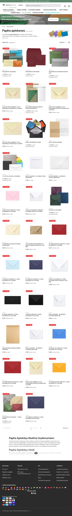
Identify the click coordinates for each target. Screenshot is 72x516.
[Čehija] (17, 487)
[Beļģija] (14, 487)
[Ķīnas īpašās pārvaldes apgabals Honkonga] (48, 487)
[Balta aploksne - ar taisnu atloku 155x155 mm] (36, 162)
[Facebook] (31, 493)
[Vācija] (25, 489)
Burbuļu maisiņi (22, 10)
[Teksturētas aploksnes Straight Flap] (59, 57)
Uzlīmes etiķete (15, 12)
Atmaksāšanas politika (62, 480)
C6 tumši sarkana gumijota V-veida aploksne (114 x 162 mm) (59, 244)
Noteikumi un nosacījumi (62, 472)
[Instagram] (33, 493)
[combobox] (43, 5)
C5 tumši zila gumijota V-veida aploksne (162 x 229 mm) (34, 417)
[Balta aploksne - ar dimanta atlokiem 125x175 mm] (36, 334)
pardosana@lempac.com (24, 473)
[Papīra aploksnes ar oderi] (36, 128)
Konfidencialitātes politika (63, 475)
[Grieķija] (25, 487)
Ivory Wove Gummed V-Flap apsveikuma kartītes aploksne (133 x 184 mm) (59, 108)
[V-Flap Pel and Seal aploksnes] (12, 162)
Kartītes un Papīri (38, 12)
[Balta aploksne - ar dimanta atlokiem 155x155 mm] (59, 300)
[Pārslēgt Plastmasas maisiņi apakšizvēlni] (41, 10)
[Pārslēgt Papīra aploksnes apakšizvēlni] (15, 10)
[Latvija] (51, 487)
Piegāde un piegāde (7, 472)
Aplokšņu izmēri (6, 475)
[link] (16, 428)
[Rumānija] (6, 489)
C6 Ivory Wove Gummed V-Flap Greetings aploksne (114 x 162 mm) (12, 107)
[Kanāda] (45, 487)
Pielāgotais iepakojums (52, 12)
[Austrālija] (8, 487)
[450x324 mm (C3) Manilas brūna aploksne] (12, 334)
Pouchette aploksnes (55, 210)
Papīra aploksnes (8, 10)
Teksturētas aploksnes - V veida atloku (11, 417)
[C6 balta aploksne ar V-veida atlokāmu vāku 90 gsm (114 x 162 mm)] (59, 265)
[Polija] (65, 487)
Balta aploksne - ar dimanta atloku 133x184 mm (57, 176)
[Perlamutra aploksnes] (12, 57)
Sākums (3, 26)
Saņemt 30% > (65, 19)
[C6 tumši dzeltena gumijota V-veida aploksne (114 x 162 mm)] (59, 368)
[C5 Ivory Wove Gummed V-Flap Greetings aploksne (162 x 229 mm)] (12, 128)
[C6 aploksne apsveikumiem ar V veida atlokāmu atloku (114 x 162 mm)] (36, 230)
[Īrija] (37, 487)
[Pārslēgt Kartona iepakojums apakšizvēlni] (57, 10)
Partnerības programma (44, 480)
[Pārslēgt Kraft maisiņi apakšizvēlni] (68, 10)
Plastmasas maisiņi (34, 10)
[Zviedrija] (28, 489)
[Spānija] (20, 489)
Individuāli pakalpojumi (44, 472)
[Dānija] (20, 487)
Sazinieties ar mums (23, 469)
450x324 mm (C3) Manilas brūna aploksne (11, 348)
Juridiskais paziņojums (62, 469)
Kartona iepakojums (49, 10)
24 (40, 428)
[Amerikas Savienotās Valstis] (3, 487)
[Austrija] (11, 487)
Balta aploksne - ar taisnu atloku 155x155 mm (36, 176)
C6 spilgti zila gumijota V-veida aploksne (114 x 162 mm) (58, 348)
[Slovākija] (11, 489)
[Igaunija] (31, 487)
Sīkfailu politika (60, 477)
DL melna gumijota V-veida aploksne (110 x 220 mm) (10, 315)
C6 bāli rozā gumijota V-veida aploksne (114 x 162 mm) (11, 210)
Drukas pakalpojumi (43, 469)
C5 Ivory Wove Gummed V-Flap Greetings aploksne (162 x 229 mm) (12, 143)
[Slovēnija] (14, 489)
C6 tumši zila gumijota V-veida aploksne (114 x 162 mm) (34, 279)
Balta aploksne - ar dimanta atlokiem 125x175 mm (34, 348)
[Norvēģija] (59, 487)
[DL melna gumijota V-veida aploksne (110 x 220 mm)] (12, 300)
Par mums (4, 469)
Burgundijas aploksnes (32, 71)
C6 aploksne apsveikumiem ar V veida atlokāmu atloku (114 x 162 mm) (35, 245)
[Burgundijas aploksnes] (36, 57)
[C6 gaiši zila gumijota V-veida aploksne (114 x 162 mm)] (12, 265)
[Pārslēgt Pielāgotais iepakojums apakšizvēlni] (60, 13)
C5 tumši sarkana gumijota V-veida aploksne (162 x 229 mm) (12, 382)
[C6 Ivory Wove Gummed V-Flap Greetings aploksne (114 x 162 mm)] (12, 93)
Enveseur (30, 510)
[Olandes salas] (62, 487)
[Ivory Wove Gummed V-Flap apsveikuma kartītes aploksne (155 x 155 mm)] (36, 368)
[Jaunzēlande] (42, 487)
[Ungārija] (23, 489)
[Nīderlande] (57, 487)
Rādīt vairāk (5, 37)
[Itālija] (40, 487)
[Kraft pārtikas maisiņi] (59, 128)
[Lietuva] (54, 487)
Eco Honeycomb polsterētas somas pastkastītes (34, 107)
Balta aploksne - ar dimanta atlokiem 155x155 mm (57, 315)
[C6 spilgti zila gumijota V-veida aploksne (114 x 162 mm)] (59, 334)
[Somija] (17, 489)
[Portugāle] (3, 489)
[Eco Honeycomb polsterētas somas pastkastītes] (36, 93)
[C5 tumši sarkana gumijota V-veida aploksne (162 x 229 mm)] (12, 368)
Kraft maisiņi (63, 10)
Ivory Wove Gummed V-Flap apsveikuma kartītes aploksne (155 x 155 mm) (36, 383)
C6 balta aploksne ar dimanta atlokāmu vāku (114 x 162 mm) (34, 210)
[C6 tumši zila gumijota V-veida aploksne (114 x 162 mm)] (36, 265)
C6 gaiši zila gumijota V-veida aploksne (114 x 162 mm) (11, 279)
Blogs (39, 477)
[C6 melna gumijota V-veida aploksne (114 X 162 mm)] (36, 300)
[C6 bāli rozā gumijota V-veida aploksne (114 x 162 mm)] (12, 196)
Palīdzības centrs (6, 477)
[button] (68, 6)
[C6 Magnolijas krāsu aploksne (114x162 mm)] (12, 230)
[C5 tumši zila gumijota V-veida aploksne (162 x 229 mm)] (36, 403)
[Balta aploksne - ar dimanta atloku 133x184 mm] (59, 162)
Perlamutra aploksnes (9, 71)
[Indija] (34, 487)
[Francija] (23, 487)
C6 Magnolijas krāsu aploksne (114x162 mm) (11, 244)
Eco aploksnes (26, 12)
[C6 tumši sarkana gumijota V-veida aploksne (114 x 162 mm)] (59, 230)
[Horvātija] (28, 487)
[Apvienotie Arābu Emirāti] (6, 487)
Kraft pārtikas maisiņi (55, 142)
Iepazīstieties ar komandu (44, 475)
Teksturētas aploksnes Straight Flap (58, 72)
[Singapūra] (8, 489)
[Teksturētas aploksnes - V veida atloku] (12, 403)
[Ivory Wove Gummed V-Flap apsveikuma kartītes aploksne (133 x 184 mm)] (59, 93)
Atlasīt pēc (5, 42)
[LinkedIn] (35, 493)
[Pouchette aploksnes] (59, 196)
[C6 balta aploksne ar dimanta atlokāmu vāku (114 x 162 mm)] (36, 196)
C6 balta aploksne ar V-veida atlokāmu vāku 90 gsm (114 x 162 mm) (58, 280)
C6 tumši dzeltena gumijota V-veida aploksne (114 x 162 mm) (59, 382)
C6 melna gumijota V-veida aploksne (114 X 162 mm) (33, 315)
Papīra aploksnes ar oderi (33, 142)
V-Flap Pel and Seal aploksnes (11, 176)
